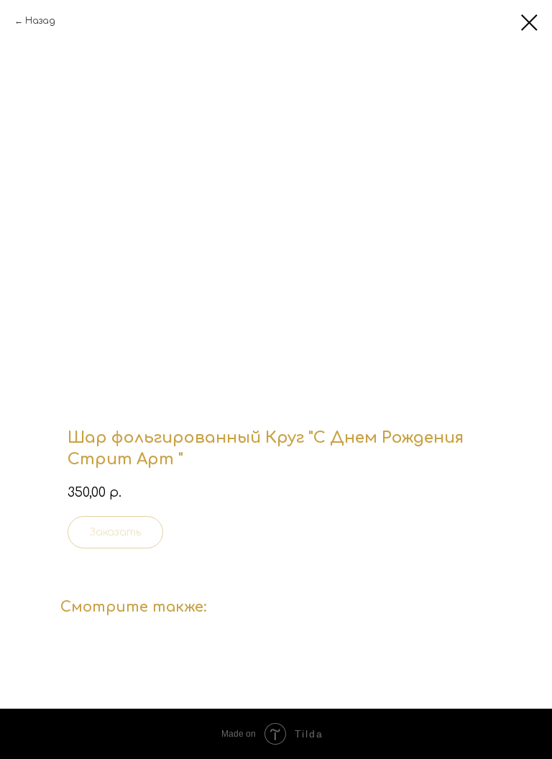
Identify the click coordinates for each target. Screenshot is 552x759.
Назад (40, 21)
